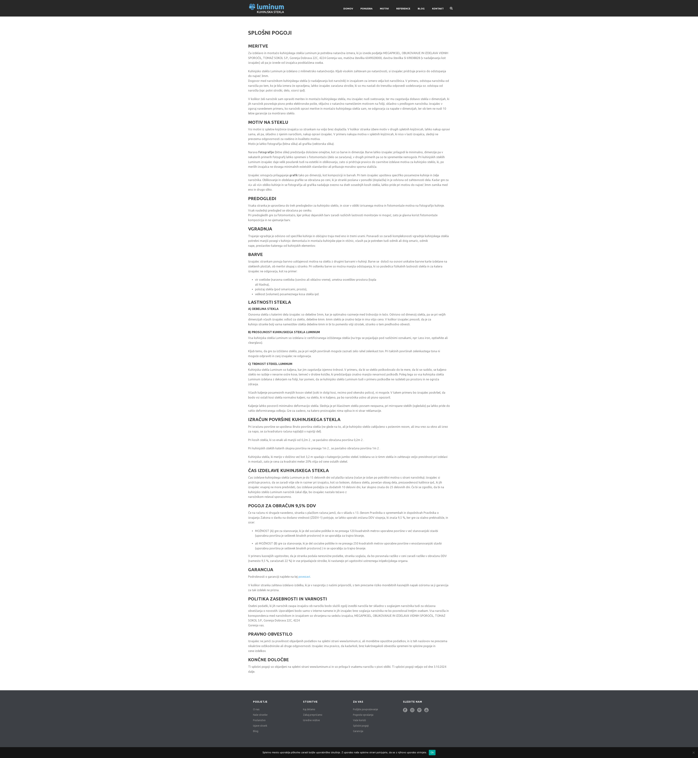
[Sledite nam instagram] (412, 710)
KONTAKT (438, 8)
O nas (256, 709)
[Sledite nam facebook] (405, 710)
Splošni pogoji (361, 725)
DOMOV (348, 8)
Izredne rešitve (311, 720)
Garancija (358, 731)
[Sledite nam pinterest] (419, 710)
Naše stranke (260, 714)
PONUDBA (366, 8)
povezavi (304, 576)
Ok (432, 752)
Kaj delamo (309, 709)
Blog (421, 8)
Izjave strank (260, 725)
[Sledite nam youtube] (426, 710)
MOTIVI (384, 8)
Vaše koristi (359, 720)
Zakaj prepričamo (312, 714)
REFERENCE (403, 8)
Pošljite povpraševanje (365, 709)
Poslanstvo (259, 720)
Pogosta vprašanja (363, 714)
